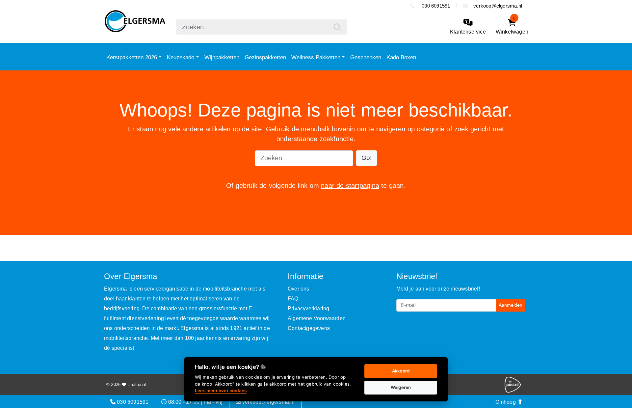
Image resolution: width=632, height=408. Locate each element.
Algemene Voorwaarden (317, 318)
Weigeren (401, 387)
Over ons (298, 289)
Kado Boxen (401, 57)
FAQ (293, 298)
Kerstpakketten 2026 (131, 57)
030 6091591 (435, 6)
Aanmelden (510, 305)
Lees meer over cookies (221, 390)
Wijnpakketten (221, 57)
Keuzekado (180, 57)
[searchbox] (261, 27)
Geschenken (365, 57)
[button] (366, 158)
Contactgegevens (309, 328)
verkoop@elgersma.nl (497, 6)
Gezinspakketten (265, 57)
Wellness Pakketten (315, 57)
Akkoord (400, 370)
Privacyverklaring (308, 308)
